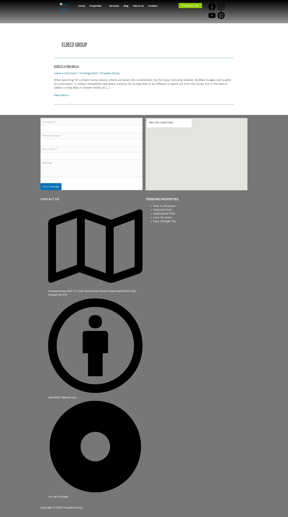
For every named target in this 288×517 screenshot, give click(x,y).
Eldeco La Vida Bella (66, 67)
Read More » (61, 95)
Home (81, 5)
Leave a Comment (65, 73)
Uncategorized (88, 73)
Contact (152, 5)
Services (114, 5)
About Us (138, 5)
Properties (95, 5)
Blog (125, 5)
